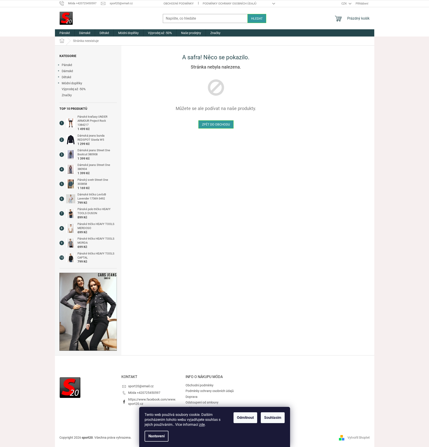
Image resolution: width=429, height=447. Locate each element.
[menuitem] (64, 33)
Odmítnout (245, 417)
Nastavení (156, 436)
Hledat (257, 18)
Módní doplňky (72, 83)
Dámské (67, 71)
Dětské (66, 77)
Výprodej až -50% (74, 89)
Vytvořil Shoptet (358, 437)
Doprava (191, 397)
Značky (67, 95)
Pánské (67, 65)
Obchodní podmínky (178, 3)
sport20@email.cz (141, 386)
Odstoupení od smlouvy (202, 402)
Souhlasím (272, 417)
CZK (344, 3)
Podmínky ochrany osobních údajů (229, 3)
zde (202, 424)
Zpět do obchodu (216, 124)
